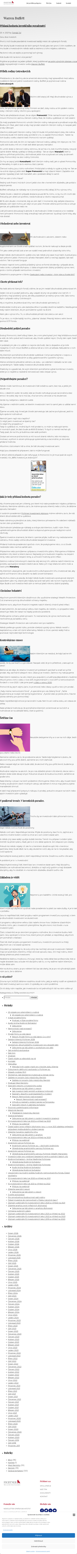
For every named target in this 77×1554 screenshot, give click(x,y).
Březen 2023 (13, 1345)
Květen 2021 (13, 1405)
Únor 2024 (12, 1315)
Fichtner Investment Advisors (34, 513)
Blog (11, 993)
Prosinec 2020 (14, 1418)
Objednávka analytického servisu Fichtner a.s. (33, 1148)
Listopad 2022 (14, 1356)
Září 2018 (12, 1443)
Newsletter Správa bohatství (17, 1509)
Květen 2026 (13, 1241)
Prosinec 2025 (14, 1255)
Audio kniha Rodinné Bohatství (22, 1023)
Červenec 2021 (14, 1399)
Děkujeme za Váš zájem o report (26, 1088)
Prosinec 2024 (14, 1288)
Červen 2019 (13, 1440)
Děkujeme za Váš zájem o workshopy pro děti (32, 1048)
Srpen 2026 (13, 1233)
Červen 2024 (13, 1304)
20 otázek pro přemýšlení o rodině (23, 1012)
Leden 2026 (13, 1252)
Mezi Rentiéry (14, 1465)
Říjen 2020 (13, 1424)
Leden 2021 (13, 1416)
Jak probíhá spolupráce (33, 3)
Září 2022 (12, 1361)
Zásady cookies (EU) (17, 1072)
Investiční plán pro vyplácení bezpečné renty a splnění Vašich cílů (38, 1156)
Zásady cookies (30, 1551)
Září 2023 (12, 1329)
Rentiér (11, 1468)
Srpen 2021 (13, 1397)
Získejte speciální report (19, 1189)
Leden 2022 (13, 1383)
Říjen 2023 (12, 1326)
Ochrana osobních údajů (43, 1551)
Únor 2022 (12, 1380)
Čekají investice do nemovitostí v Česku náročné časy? (33, 1200)
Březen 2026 (13, 1247)
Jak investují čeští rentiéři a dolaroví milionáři (32, 1091)
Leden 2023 (13, 1350)
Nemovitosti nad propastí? (20, 1029)
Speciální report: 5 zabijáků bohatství (28, 1105)
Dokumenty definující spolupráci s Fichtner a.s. (29, 1069)
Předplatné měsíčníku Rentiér (26, 1113)
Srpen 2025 (13, 1266)
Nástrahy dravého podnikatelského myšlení (32, 1094)
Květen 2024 (13, 1307)
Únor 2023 (12, 1348)
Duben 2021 (13, 1407)
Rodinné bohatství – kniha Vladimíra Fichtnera (29, 1159)
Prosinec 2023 (14, 1320)
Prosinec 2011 (14, 1446)
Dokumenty (45, 1493)
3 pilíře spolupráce (16, 1195)
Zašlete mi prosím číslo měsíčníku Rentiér (27, 1078)
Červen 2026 (13, 1239)
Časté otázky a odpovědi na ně (22, 1058)
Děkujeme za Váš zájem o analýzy (27, 1135)
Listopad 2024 (14, 1290)
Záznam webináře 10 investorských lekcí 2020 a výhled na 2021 (36, 1203)
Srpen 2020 (13, 1429)
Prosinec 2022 (14, 1353)
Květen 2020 (13, 1437)
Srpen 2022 (13, 1364)
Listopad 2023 (14, 1323)
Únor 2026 (12, 1250)
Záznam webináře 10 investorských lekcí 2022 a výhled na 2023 (36, 1216)
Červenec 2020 (15, 1432)
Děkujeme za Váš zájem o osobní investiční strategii (35, 1118)
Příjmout (38, 1535)
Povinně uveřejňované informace (23, 1107)
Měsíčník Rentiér (15, 1110)
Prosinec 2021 (14, 1386)
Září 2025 (12, 1263)
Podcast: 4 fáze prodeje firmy (25, 1020)
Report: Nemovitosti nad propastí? (27, 1097)
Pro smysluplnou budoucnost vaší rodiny (26, 1197)
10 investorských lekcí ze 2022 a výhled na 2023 (29, 1121)
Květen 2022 (13, 1372)
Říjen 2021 (12, 1391)
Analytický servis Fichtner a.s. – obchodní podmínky (35, 1146)
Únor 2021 (12, 1413)
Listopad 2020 (14, 1421)
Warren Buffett (38, 64)
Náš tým (48, 3)
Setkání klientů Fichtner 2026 (21, 1039)
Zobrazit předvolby (38, 1546)
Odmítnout (38, 1541)
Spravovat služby (8, 1530)
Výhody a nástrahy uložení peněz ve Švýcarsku (33, 1102)
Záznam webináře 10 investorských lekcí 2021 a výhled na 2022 (36, 1214)
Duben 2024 (13, 1309)
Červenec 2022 (14, 1367)
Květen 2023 (13, 1339)
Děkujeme (17, 1026)
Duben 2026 (13, 1244)
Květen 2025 (13, 1274)
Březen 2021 (13, 1410)
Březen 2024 (13, 1312)
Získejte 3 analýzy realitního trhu (23, 1132)
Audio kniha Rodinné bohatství (26, 1167)
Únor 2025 (12, 1282)
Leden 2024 (13, 1318)
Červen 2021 (13, 1402)
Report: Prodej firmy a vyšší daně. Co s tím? (31, 1037)
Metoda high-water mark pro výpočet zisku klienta (35, 1067)
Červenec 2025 (14, 1269)
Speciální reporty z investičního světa (25, 1086)
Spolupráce (45, 1486)
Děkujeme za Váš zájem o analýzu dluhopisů (32, 1208)
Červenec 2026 (14, 1236)
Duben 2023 (13, 1342)
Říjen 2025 (12, 1260)
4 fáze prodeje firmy (17, 1018)
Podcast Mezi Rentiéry (18, 1083)
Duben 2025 (13, 1277)
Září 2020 (12, 1427)
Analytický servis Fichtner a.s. (21, 1143)
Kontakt (68, 3)
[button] (74, 1515)
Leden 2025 (13, 1285)
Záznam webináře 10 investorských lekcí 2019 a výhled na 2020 (36, 1219)
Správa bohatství (15, 1116)
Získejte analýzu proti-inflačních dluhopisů (27, 1205)
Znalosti (58, 3)
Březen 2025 (13, 1280)
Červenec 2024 (15, 1301)
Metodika (12, 1064)
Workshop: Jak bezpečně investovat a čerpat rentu (31, 1075)
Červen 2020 (13, 1435)
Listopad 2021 (14, 1388)
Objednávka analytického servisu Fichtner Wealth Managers (39, 1154)
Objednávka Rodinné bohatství (26, 1162)
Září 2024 (12, 1296)
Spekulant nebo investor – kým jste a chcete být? (52, 274)
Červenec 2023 (14, 1334)
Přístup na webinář (20, 1124)
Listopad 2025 (14, 1258)
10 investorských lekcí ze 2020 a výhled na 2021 (29, 1178)
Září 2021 (12, 1394)
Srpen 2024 (13, 1299)
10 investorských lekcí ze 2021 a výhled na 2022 (29, 1184)
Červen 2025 (13, 1271)
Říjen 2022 (12, 1358)
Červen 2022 (13, 1369)
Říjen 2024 (13, 1293)
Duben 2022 (13, 1375)
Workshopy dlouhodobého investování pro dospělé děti (33, 1045)
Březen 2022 (13, 1378)
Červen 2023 (13, 1337)
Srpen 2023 (13, 1331)
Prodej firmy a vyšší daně (19, 1034)
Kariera (11, 1463)
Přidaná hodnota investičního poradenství (22, 25)
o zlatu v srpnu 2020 (43, 682)
